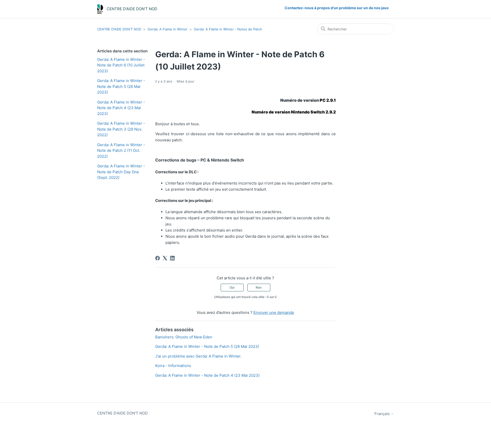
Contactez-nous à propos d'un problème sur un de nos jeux (337, 8)
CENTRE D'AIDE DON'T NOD (119, 29)
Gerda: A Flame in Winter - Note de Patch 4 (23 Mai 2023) (121, 108)
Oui (232, 287)
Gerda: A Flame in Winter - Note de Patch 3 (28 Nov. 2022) (121, 129)
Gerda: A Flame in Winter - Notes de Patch (228, 29)
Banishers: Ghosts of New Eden (183, 337)
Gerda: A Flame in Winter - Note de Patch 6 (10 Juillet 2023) (121, 65)
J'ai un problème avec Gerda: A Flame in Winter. (198, 356)
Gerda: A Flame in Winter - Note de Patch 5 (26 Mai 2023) (121, 86)
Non (259, 287)
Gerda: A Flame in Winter (167, 29)
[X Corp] (165, 258)
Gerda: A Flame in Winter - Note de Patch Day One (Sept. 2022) (121, 172)
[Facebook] (157, 258)
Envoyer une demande (273, 312)
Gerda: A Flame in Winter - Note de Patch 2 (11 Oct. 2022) (121, 150)
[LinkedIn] (172, 258)
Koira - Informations (173, 365)
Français (382, 413)
